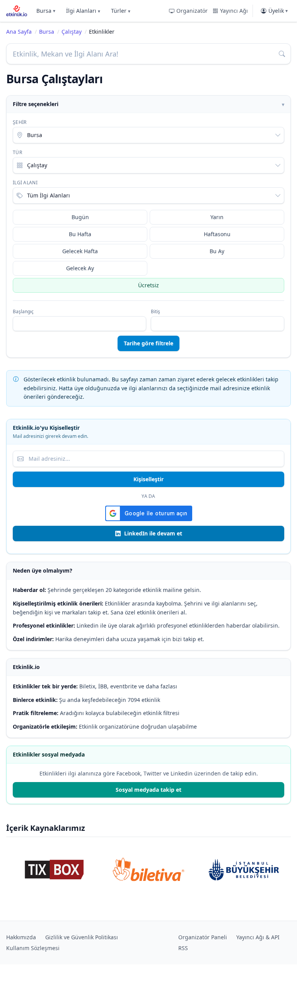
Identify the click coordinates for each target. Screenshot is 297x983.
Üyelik (278, 10)
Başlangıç (23, 312)
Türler (120, 10)
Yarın (217, 217)
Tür (17, 152)
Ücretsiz (148, 285)
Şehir (20, 122)
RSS (183, 948)
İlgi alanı (25, 183)
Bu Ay (217, 251)
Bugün (80, 217)
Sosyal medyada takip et (148, 789)
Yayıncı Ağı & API (258, 937)
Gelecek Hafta (80, 251)
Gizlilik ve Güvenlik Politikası (81, 937)
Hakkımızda (21, 937)
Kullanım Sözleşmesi (33, 948)
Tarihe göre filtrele (148, 343)
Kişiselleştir (148, 479)
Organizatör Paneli (202, 937)
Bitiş (155, 312)
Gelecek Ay (80, 268)
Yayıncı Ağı (234, 10)
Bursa (45, 10)
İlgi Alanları (83, 10)
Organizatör (192, 10)
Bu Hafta (80, 234)
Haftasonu (217, 234)
